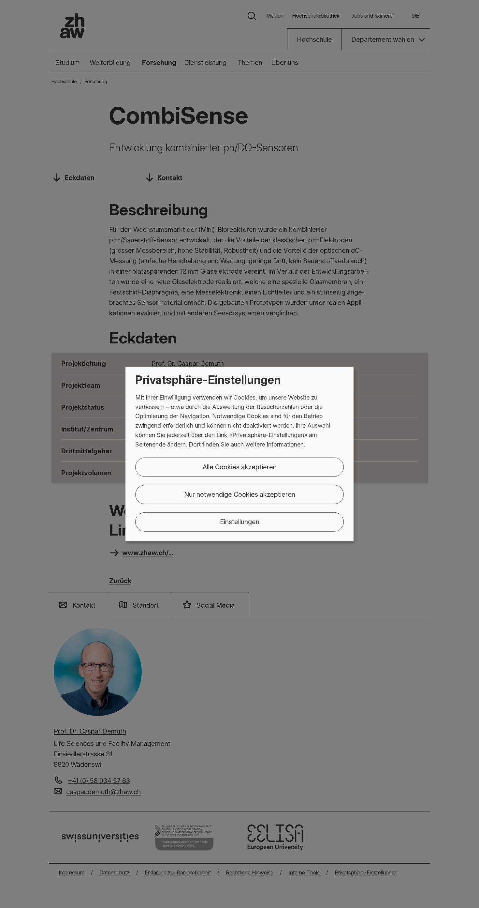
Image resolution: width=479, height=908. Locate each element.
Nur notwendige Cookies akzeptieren (239, 494)
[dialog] (239, 454)
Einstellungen (239, 521)
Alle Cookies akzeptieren (240, 467)
